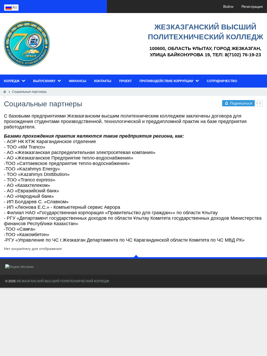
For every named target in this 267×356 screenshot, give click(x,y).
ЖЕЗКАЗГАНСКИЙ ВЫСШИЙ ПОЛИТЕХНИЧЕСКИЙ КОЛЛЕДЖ (62, 281)
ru (14, 7)
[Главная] (5, 92)
